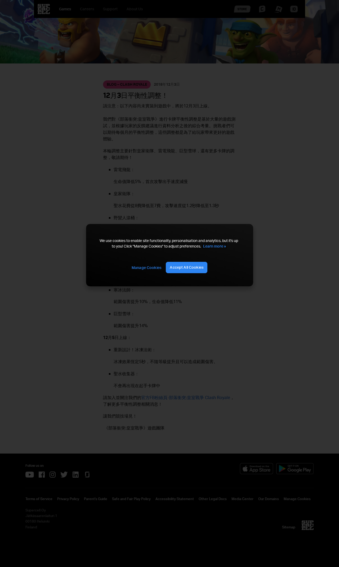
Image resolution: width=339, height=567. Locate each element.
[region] (169, 255)
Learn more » (214, 246)
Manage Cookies (146, 267)
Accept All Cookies (186, 267)
